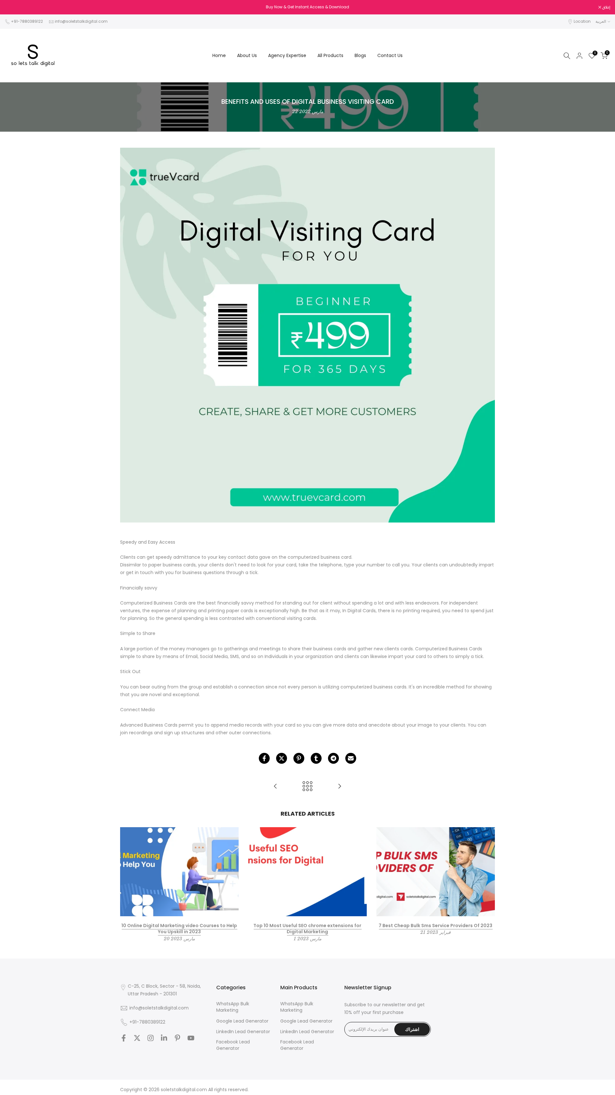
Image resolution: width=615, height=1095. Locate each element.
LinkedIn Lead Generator (243, 1032)
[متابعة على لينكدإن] (164, 1038)
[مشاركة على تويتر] (281, 758)
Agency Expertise (287, 55)
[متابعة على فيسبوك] (123, 1038)
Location (582, 21)
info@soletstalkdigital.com (81, 21)
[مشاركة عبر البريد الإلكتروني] (350, 758)
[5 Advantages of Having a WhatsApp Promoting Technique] (275, 787)
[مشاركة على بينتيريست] (298, 758)
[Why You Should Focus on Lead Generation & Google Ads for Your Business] (340, 787)
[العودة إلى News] (307, 787)
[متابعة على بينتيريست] (177, 1038)
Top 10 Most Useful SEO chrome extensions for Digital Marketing (307, 928)
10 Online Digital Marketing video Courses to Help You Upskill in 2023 (179, 928)
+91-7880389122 (27, 21)
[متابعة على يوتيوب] (190, 1038)
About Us (247, 55)
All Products (330, 55)
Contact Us (390, 55)
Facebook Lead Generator (233, 1045)
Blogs (360, 55)
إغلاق (12, 7)
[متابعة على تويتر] (137, 1038)
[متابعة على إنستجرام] (150, 1038)
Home (219, 55)
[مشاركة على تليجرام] (333, 758)
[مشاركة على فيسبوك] (264, 758)
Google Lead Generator (242, 1021)
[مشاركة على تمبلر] (316, 758)
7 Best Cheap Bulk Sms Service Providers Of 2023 (435, 925)
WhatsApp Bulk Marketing (232, 1007)
